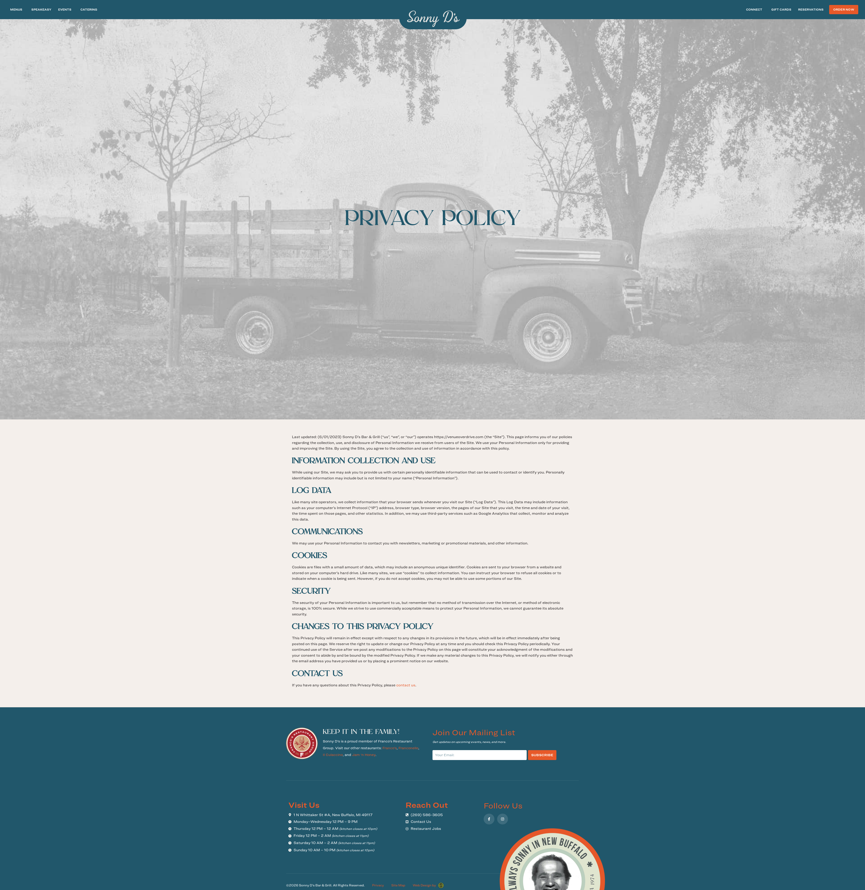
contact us (405, 685)
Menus (16, 9)
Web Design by (424, 885)
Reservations (811, 9)
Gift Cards (781, 9)
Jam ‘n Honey (364, 755)
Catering (88, 9)
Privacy (378, 885)
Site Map (398, 885)
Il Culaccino (333, 755)
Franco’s (389, 748)
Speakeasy (41, 9)
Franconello (408, 748)
